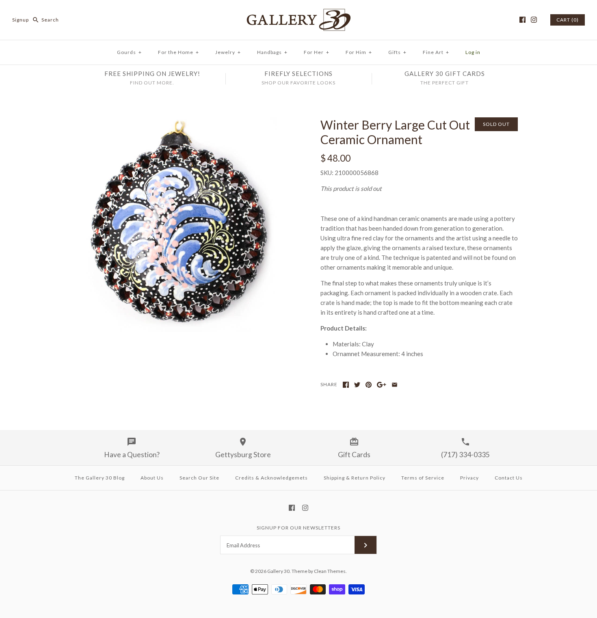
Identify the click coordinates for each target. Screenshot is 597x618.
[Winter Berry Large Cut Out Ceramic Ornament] (178, 122)
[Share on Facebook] (346, 385)
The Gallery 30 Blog (100, 478)
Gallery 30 (278, 571)
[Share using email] (395, 385)
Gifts (397, 52)
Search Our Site (199, 478)
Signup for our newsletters (298, 528)
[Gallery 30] (298, 13)
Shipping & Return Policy (354, 478)
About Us (152, 478)
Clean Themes (330, 571)
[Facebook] (522, 20)
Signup (20, 20)
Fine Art (436, 52)
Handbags (272, 52)
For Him (359, 52)
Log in (472, 52)
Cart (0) (567, 20)
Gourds (129, 52)
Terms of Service (422, 478)
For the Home (178, 52)
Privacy (469, 478)
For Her (316, 52)
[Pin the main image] (369, 385)
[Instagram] (534, 20)
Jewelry (228, 52)
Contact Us (509, 478)
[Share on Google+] (381, 385)
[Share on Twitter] (357, 385)
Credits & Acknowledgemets (271, 478)
